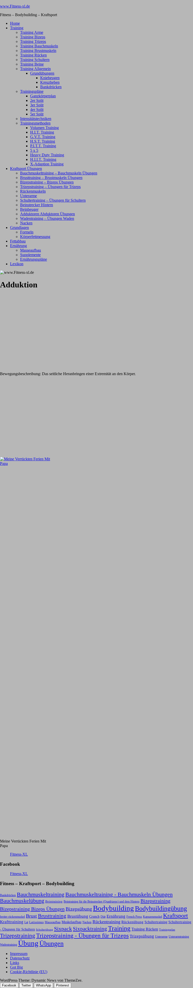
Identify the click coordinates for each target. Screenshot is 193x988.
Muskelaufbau (71, 922)
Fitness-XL (19, 854)
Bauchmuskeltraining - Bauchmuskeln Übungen (119, 894)
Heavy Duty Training (47, 155)
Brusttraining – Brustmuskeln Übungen (51, 177)
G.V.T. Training (42, 137)
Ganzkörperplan (43, 96)
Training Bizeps (32, 37)
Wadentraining (8, 944)
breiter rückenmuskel (12, 916)
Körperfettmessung (35, 236)
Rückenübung (132, 922)
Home (15, 23)
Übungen (51, 943)
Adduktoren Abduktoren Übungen (47, 214)
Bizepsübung (79, 909)
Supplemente (30, 255)
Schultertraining (155, 922)
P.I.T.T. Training (43, 146)
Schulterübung (44, 929)
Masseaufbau (30, 250)
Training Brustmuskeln (38, 50)
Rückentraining (106, 921)
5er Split (36, 114)
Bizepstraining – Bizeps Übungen (47, 182)
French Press (134, 916)
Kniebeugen (50, 78)
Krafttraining (11, 921)
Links (14, 963)
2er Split (36, 100)
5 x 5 (34, 150)
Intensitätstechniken (35, 118)
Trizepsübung (142, 936)
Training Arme (31, 32)
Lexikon (16, 264)
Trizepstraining (17, 935)
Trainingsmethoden (35, 123)
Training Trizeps (33, 41)
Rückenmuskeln (33, 191)
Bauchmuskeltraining (40, 894)
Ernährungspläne (33, 259)
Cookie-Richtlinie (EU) (28, 972)
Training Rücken (33, 55)
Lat (26, 922)
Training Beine (32, 64)
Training (16, 28)
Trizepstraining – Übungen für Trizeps (50, 187)
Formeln (26, 232)
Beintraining (54, 901)
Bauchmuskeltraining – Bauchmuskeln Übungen (58, 173)
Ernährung (18, 246)
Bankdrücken (51, 87)
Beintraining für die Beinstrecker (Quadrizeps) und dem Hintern (101, 901)
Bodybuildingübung (161, 908)
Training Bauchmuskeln (39, 46)
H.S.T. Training (42, 141)
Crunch (94, 916)
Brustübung (77, 916)
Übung (28, 943)
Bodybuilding (113, 908)
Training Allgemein (35, 69)
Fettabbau (18, 241)
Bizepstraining (155, 901)
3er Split (36, 105)
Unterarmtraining (179, 936)
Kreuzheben (50, 82)
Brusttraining (52, 916)
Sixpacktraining (90, 929)
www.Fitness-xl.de (15, 6)
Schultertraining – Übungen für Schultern (53, 200)
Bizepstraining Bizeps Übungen (32, 909)
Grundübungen (42, 73)
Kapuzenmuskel (152, 916)
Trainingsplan (167, 929)
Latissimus (36, 922)
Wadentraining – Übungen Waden (47, 218)
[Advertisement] (37, 326)
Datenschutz (20, 958)
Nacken (26, 223)
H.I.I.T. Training (43, 159)
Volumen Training (44, 128)
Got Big (16, 967)
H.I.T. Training (42, 132)
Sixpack (63, 929)
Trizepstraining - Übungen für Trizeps (82, 935)
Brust (31, 916)
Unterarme (28, 196)
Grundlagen (19, 227)
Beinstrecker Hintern (36, 205)
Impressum (18, 953)
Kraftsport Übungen (26, 168)
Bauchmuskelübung (22, 901)
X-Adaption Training (47, 164)
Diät (103, 916)
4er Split (36, 109)
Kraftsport (175, 915)
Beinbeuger (29, 209)
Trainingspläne (31, 91)
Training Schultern (35, 59)
